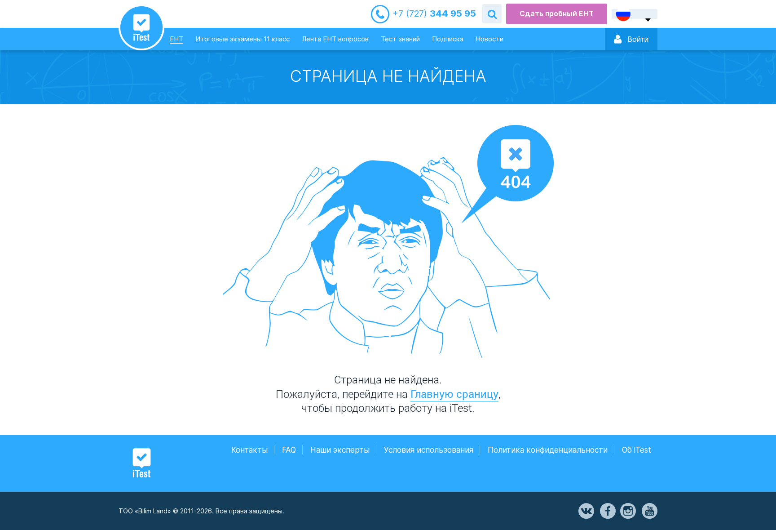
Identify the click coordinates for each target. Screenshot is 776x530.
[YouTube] (648, 511)
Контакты (249, 449)
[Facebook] (607, 511)
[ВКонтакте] (585, 511)
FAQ (289, 449)
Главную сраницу (454, 394)
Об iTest (636, 449)
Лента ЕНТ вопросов (335, 39)
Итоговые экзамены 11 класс (242, 39)
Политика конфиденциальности (548, 449)
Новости (489, 39)
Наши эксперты (340, 449)
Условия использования (428, 449)
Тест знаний (400, 39)
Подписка (447, 39)
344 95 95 (434, 14)
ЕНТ (176, 39)
